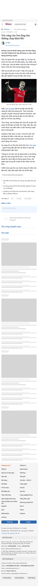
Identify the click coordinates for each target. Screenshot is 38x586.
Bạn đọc (22, 491)
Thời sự (3, 469)
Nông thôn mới (25, 499)
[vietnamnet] (9, 25)
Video (22, 510)
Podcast (22, 513)
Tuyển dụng (31, 578)
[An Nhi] (3, 43)
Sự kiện (28, 522)
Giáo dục (4, 476)
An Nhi (8, 43)
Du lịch (22, 487)
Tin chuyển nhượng (20, 29)
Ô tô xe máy (5, 487)
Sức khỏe (4, 484)
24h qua (3, 517)
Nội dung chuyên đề (26, 502)
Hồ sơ (22, 506)
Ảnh (2, 510)
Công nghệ (23, 484)
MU (26, 59)
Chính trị (23, 465)
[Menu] (2, 24)
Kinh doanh (23, 469)
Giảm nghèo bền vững (8, 499)
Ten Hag (33, 145)
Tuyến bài (10, 522)
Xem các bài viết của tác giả (12, 45)
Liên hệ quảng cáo (7, 559)
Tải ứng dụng (7, 578)
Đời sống (4, 480)
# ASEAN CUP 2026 (20, 24)
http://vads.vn (11, 571)
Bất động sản (5, 491)
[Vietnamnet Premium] (6, 466)
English (3, 506)
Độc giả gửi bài (19, 578)
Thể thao (6, 29)
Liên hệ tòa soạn (7, 537)
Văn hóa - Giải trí (25, 480)
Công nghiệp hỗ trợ (26, 495)
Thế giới (22, 476)
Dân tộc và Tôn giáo (7, 473)
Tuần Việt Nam (6, 495)
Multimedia (5, 513)
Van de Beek (10, 109)
